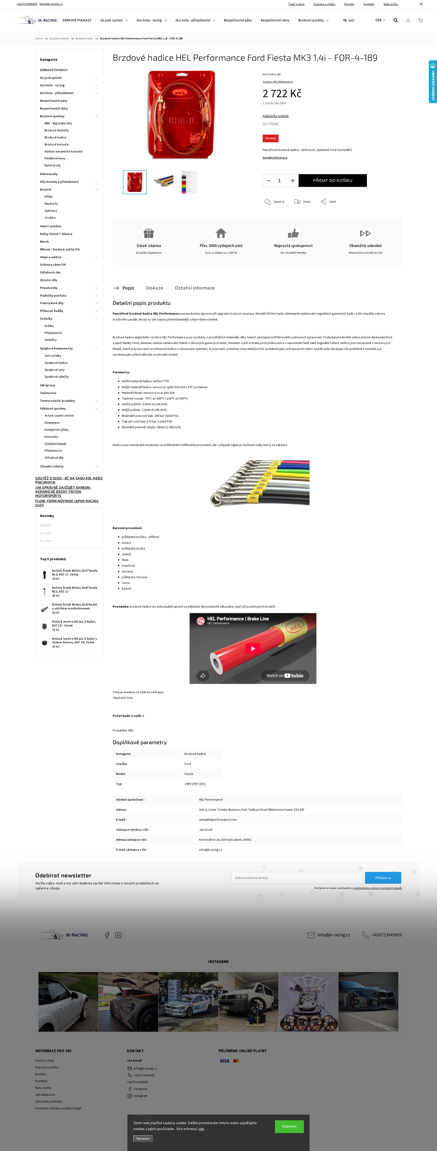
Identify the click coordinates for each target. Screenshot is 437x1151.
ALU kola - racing (52, 85)
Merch (44, 241)
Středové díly (54, 458)
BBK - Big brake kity (58, 123)
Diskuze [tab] (154, 288)
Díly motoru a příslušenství (59, 182)
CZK (379, 20)
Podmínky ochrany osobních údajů (58, 1108)
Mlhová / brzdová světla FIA (60, 249)
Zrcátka (50, 218)
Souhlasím (289, 1126)
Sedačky (46, 318)
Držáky (49, 326)
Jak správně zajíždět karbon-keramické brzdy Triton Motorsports (63, 491)
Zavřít (386, 217)
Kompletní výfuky (57, 430)
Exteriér (45, 189)
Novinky (349, 4)
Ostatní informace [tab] (195, 288)
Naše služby (391, 4)
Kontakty (369, 4)
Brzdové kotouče (57, 144)
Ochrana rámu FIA (53, 264)
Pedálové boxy (55, 158)
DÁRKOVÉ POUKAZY (54, 70)
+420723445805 (387, 935)
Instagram (118, 935)
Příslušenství (53, 333)
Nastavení (143, 1138)
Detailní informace (275, 157)
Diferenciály (49, 174)
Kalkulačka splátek (276, 116)
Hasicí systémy (50, 226)
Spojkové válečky (57, 376)
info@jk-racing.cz (334, 935)
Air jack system (51, 78)
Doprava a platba (324, 4)
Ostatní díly (48, 280)
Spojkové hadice (56, 363)
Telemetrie (48, 393)
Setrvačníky (53, 356)
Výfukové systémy (53, 408)
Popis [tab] (128, 288)
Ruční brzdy (53, 165)
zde (201, 1129)
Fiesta (189, 774)
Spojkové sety (55, 370)
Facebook (107, 935)
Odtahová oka (50, 272)
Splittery (51, 211)
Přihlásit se (383, 878)
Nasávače (51, 203)
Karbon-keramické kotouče (64, 151)
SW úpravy (47, 385)
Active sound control (59, 415)
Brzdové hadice (55, 137)
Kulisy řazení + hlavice (56, 234)
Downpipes (52, 422)
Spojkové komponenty (56, 348)
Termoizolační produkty (57, 401)
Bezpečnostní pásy (53, 101)
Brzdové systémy (52, 116)
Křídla (49, 196)
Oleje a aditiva (51, 257)
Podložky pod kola (53, 295)
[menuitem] (77, 20)
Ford (188, 764)
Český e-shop (296, 4)
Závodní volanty (52, 466)
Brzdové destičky (57, 130)
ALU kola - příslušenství (57, 93)
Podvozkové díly (52, 303)
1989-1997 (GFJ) (195, 784)
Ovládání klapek (56, 444)
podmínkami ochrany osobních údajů (377, 888)
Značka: (278, 82)
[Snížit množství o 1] (268, 181)
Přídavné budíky (52, 311)
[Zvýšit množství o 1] (292, 181)
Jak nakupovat (45, 1094)
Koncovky (51, 437)
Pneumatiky (49, 288)
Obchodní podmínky (49, 1101)
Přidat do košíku (332, 180)
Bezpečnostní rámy (54, 108)
